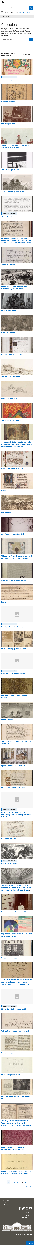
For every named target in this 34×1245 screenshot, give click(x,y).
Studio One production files (11, 1075)
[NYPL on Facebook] (20, 1209)
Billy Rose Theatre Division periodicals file (15, 1098)
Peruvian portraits (8, 124)
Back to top (28, 1187)
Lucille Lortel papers (9, 864)
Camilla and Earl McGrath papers (13, 580)
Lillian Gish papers (8, 333)
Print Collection (7, 720)
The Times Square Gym (10, 170)
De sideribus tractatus (9, 839)
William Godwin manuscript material (15, 1031)
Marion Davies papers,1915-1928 (13, 649)
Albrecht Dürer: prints (9, 512)
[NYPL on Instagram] (27, 1209)
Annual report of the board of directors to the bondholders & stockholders (16, 1172)
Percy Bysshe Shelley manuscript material (14, 697)
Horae (3, 490)
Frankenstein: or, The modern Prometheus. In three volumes (12, 1148)
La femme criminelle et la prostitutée (15, 912)
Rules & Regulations (27, 1217)
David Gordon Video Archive (12, 627)
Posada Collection (8, 102)
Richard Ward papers (9, 311)
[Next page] (28, 1182)
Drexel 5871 (5, 602)
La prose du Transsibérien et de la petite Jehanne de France (16, 935)
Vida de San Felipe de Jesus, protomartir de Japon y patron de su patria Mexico (16, 557)
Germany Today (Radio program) (13, 674)
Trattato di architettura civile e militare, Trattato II (16, 743)
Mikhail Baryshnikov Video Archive (14, 1009)
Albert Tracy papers (9, 398)
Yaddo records (6, 216)
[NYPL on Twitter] (23, 1209)
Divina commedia (7, 1053)
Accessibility (29, 1212)
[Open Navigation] (30, 2)
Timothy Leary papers (9, 80)
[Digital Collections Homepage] (2, 2)
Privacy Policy (28, 1215)
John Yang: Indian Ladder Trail (12, 534)
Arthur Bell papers (8, 265)
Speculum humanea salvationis (13, 766)
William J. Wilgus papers (10, 376)
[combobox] (15, 8)
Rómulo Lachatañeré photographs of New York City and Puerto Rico (15, 288)
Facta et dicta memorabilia (11, 354)
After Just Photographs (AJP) (12, 192)
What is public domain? (25, 12)
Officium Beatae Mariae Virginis (13, 468)
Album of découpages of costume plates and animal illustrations (16, 147)
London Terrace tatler (9, 958)
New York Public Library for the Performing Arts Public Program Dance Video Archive (16, 814)
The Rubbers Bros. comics (11, 420)
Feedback (30, 1243)
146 (25, 1182)
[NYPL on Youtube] (30, 1209)
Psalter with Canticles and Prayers (14, 788)
